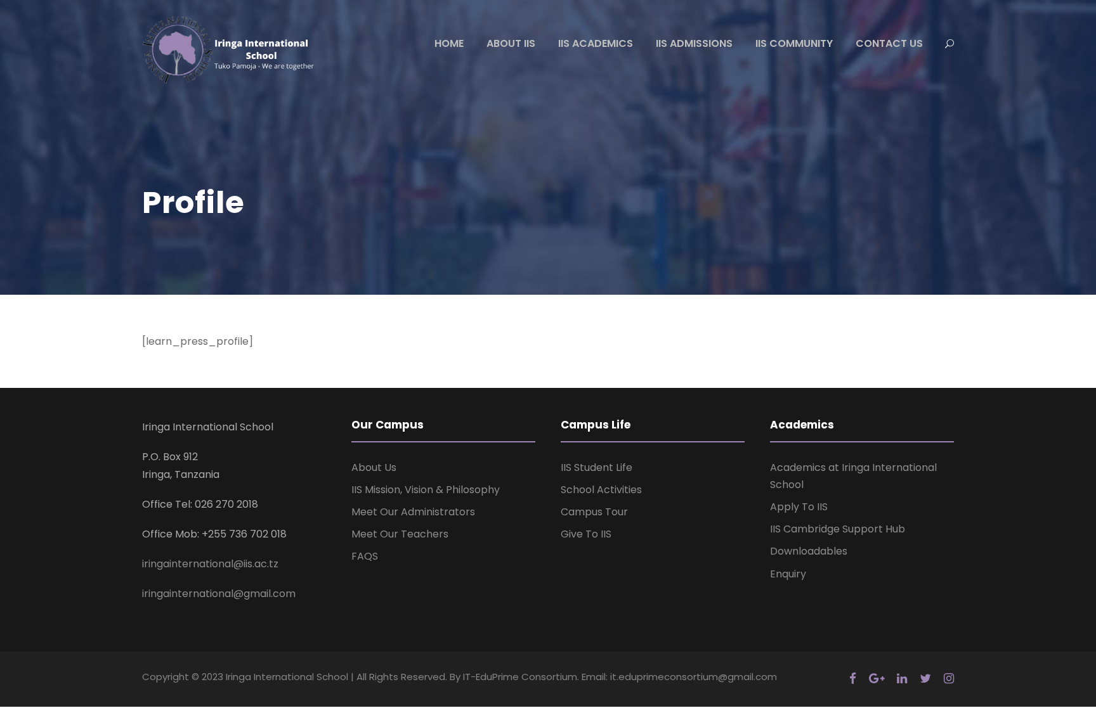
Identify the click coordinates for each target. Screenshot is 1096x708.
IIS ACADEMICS (595, 43)
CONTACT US (889, 43)
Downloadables (808, 551)
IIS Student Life (596, 467)
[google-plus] (876, 678)
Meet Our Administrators (413, 512)
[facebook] (852, 678)
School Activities (601, 489)
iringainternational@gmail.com (219, 593)
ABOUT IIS (510, 43)
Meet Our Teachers (399, 534)
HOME (449, 43)
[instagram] (949, 678)
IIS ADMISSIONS (694, 43)
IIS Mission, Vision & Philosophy (425, 489)
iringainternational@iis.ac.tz (210, 564)
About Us (373, 467)
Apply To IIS (799, 506)
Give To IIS (586, 534)
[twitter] (925, 678)
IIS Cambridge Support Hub (837, 529)
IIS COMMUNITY (794, 43)
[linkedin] (902, 678)
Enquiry (788, 574)
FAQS (364, 556)
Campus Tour (594, 512)
